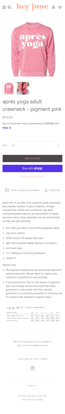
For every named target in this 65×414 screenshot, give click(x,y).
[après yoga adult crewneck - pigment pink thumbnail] (8, 88)
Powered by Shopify (32, 399)
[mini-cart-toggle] (59, 7)
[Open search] (9, 7)
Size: (5, 145)
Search (32, 385)
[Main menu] (4, 7)
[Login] (53, 7)
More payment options (32, 176)
